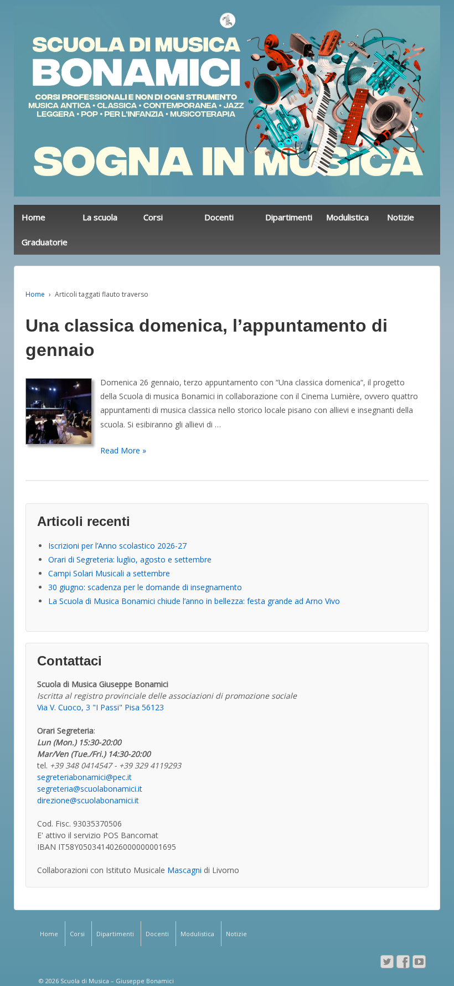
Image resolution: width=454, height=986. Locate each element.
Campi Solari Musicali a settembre (109, 573)
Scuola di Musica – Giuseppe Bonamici (116, 981)
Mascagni (184, 870)
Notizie (400, 217)
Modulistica (347, 217)
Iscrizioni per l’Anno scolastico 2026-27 (117, 545)
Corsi (153, 217)
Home (33, 217)
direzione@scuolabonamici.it (88, 800)
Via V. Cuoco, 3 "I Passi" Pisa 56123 (100, 707)
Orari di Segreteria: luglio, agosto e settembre (129, 559)
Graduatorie (45, 241)
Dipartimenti (288, 217)
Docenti (219, 217)
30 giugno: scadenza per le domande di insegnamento (145, 587)
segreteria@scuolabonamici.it (89, 788)
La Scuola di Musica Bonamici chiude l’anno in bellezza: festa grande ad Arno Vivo (194, 601)
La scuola (99, 217)
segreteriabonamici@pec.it (84, 777)
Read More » (123, 450)
